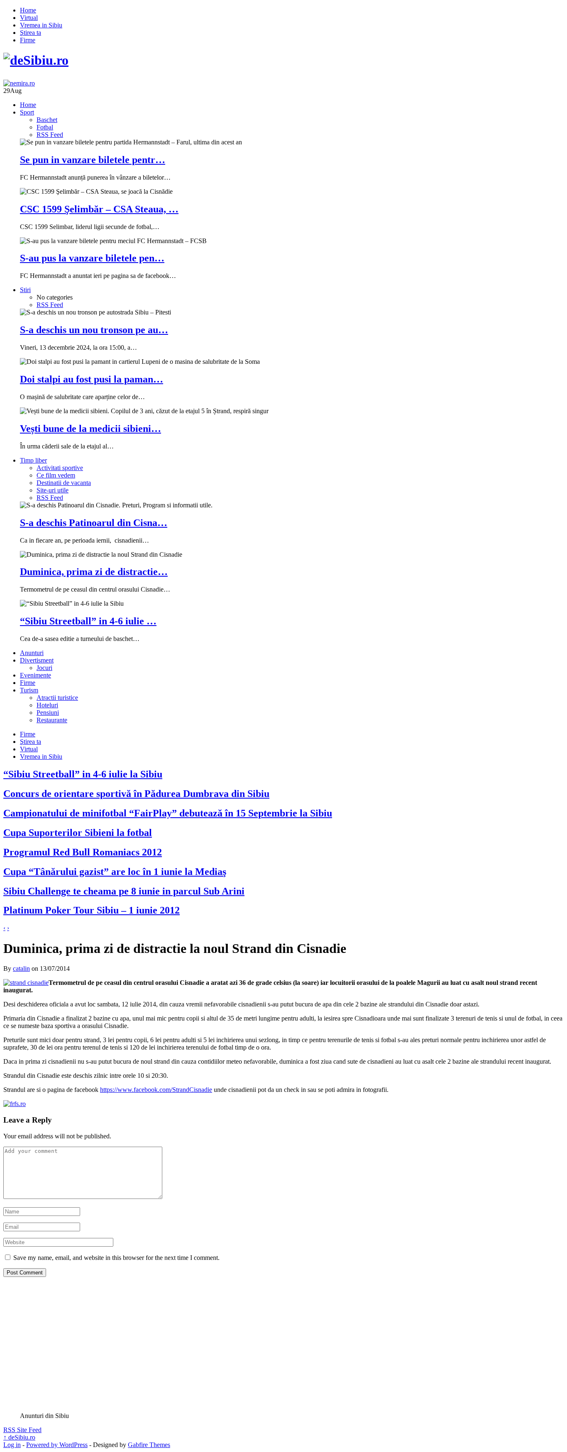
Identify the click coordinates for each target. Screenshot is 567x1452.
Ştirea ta (30, 32)
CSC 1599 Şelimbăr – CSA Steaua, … (99, 209)
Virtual (29, 17)
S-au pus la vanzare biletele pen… (92, 258)
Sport (27, 112)
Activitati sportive (60, 467)
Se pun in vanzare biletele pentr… (92, 159)
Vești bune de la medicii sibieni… (90, 428)
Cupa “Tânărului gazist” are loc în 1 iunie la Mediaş (114, 871)
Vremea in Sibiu (41, 25)
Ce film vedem (56, 475)
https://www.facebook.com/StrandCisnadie (156, 1089)
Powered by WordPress (57, 1444)
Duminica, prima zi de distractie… (94, 571)
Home (28, 10)
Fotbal (45, 127)
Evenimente (35, 675)
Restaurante (52, 720)
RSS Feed (50, 134)
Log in (12, 1444)
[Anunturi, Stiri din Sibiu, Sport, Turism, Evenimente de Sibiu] (35, 60)
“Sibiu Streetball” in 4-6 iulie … (88, 621)
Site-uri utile (52, 490)
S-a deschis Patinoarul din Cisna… (93, 522)
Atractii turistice (57, 697)
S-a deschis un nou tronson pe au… (94, 329)
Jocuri (44, 667)
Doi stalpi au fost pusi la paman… (91, 379)
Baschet (47, 119)
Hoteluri (47, 705)
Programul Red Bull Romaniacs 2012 (82, 852)
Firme (27, 40)
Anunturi (32, 652)
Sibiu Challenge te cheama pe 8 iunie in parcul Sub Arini (123, 891)
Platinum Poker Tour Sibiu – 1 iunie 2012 (91, 910)
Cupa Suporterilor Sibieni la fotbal (77, 832)
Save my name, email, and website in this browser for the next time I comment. (116, 1257)
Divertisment (37, 660)
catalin (21, 968)
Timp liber (33, 460)
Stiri (25, 289)
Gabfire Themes (149, 1444)
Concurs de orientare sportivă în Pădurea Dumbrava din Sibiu (136, 793)
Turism (29, 690)
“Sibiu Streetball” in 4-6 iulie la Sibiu (82, 774)
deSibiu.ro (19, 1437)
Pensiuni (48, 712)
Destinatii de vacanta (64, 482)
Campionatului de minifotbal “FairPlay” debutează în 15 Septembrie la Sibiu (167, 813)
